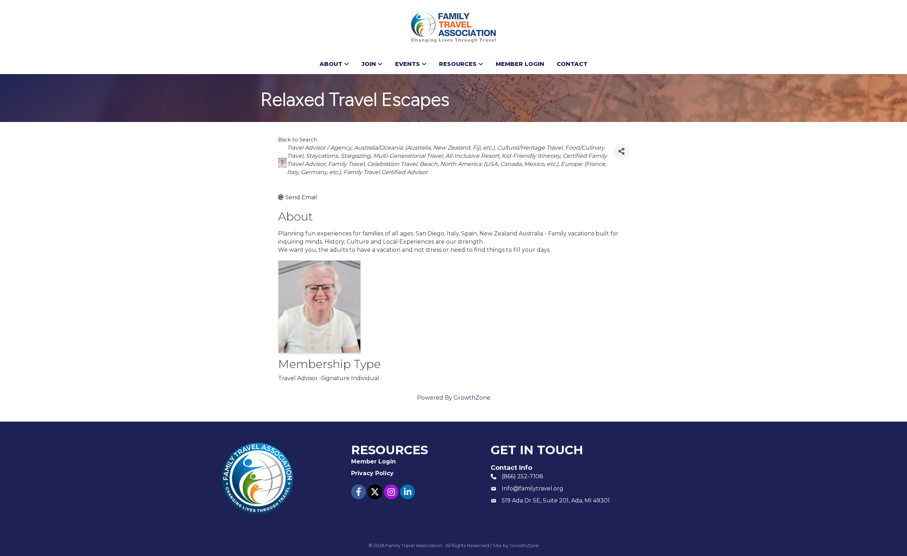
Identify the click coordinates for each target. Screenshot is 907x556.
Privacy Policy (372, 473)
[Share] (621, 152)
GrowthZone (472, 397)
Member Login (520, 64)
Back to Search (297, 140)
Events (407, 64)
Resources (458, 64)
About (331, 64)
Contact (572, 64)
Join (368, 64)
